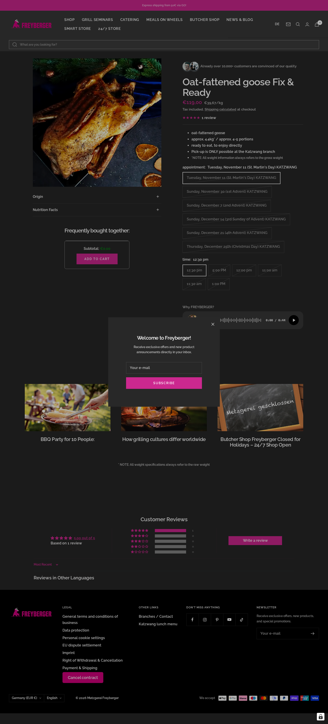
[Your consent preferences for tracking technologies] (320, 716)
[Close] (212, 324)
